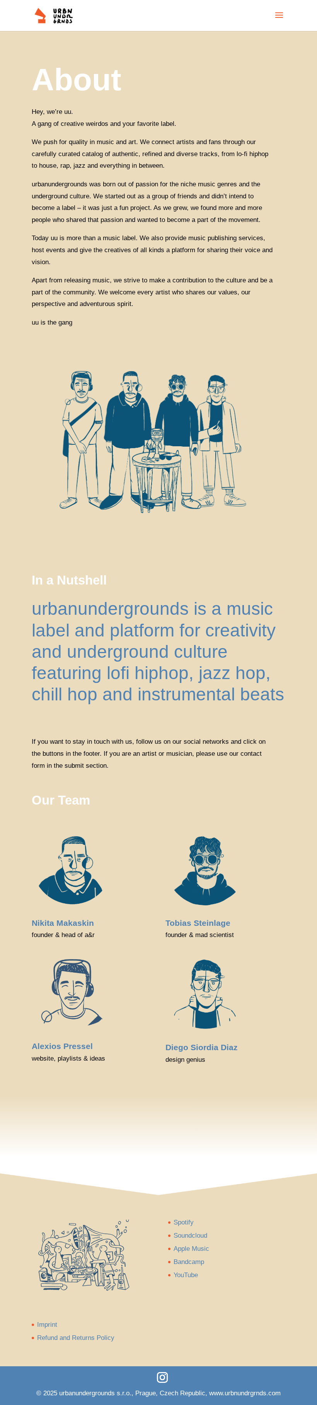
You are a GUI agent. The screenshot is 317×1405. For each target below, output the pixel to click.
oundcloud (192, 1235)
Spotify (184, 1222)
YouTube (186, 1275)
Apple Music (191, 1248)
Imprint (47, 1324)
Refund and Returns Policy (75, 1337)
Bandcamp (189, 1262)
